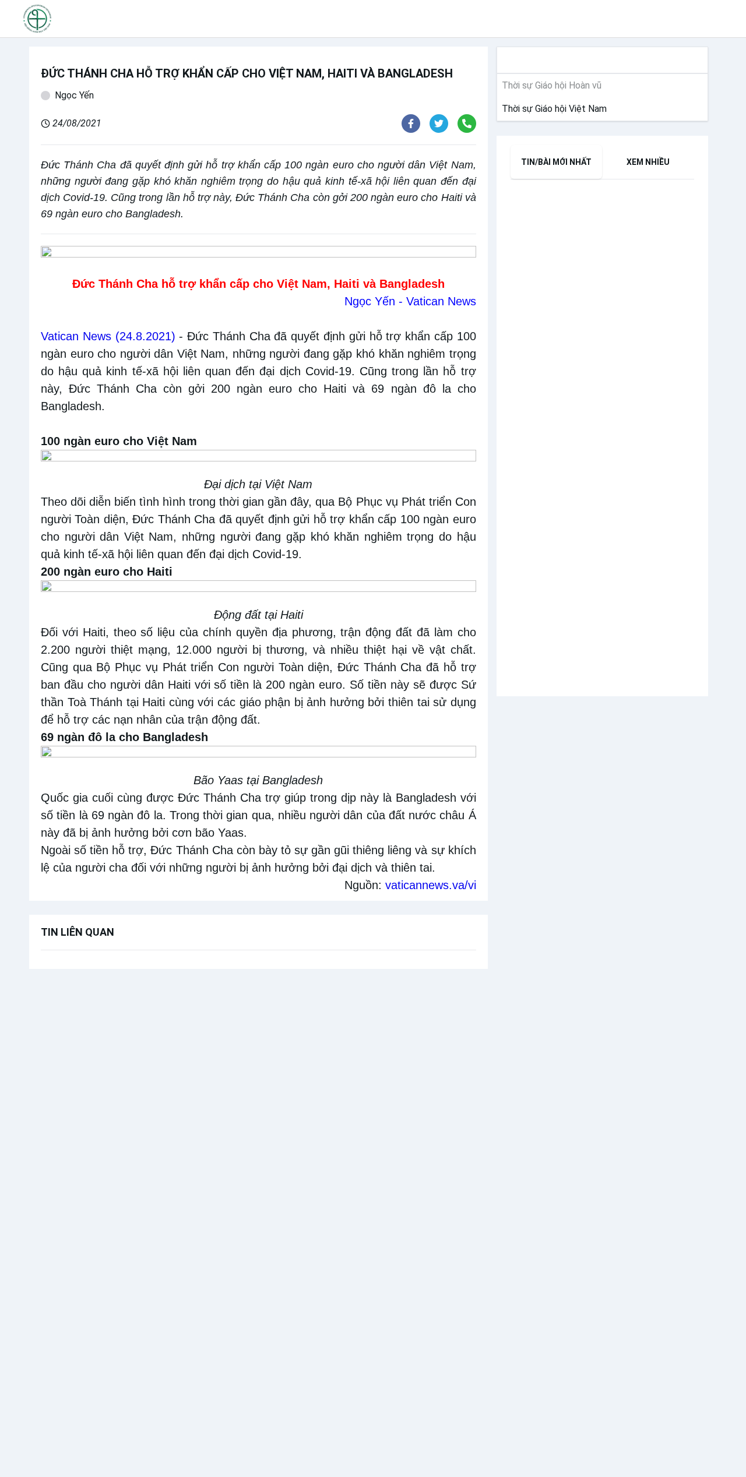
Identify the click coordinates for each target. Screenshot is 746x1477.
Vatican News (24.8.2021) (108, 336)
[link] (552, 109)
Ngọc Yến (74, 95)
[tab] (557, 162)
